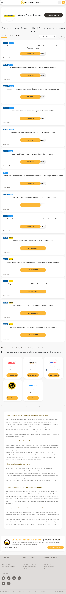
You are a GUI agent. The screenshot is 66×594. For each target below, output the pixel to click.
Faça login (16, 547)
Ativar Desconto (53, 15)
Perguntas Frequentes (29, 566)
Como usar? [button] (6, 57)
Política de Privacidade (8, 566)
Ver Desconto (33, 248)
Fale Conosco (27, 568)
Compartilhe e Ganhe (29, 564)
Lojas (45, 562)
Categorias (47, 564)
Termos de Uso (6, 568)
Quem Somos (6, 564)
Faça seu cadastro (56, 547)
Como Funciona (6, 562)
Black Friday (47, 568)
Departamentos (49, 566)
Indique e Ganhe (28, 562)
